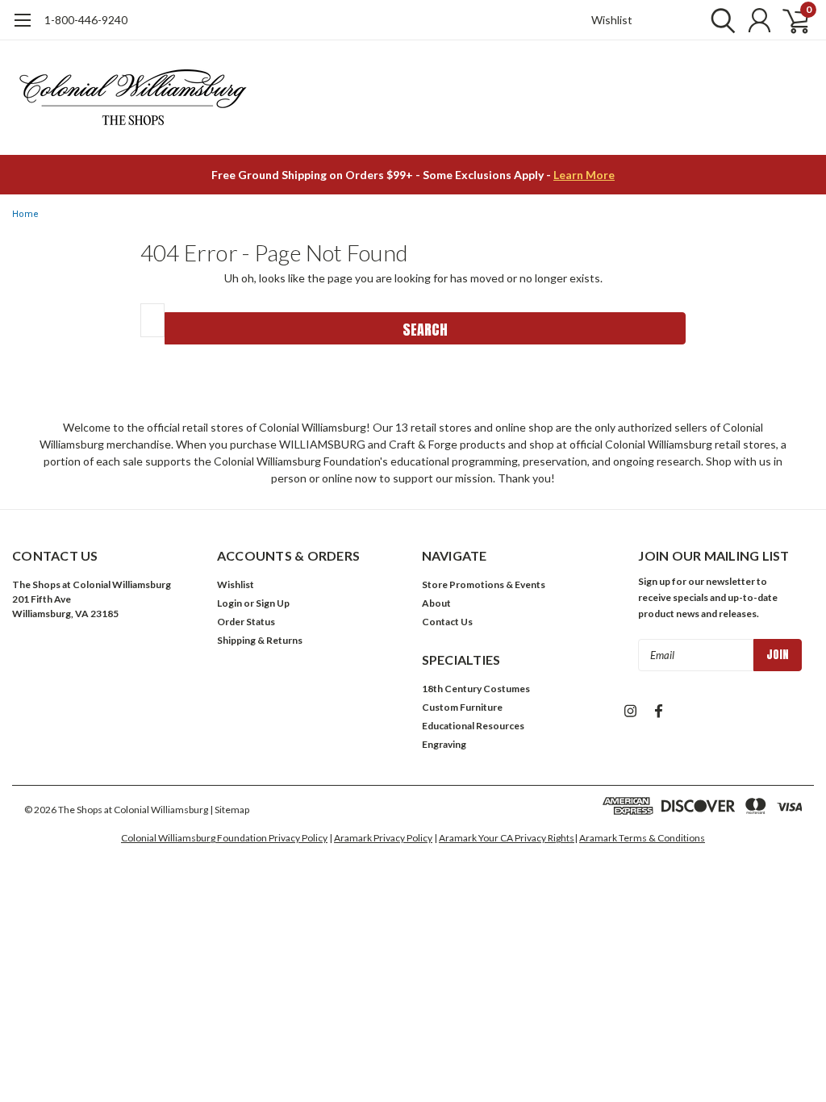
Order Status (246, 622)
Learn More (584, 175)
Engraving (444, 744)
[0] (790, 20)
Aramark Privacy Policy (383, 838)
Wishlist (611, 20)
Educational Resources (473, 726)
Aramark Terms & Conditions (642, 838)
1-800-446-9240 (85, 20)
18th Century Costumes (476, 688)
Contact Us (447, 622)
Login (229, 603)
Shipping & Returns (259, 640)
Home (25, 214)
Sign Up (273, 603)
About (436, 603)
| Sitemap (229, 810)
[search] (719, 20)
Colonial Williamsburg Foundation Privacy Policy (224, 838)
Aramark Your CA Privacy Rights (506, 838)
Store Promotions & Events (483, 584)
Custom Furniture (462, 707)
